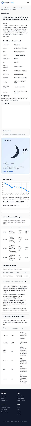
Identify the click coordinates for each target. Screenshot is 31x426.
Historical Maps (21, 400)
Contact (19, 414)
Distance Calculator (6, 407)
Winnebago (6, 27)
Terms (18, 409)
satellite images (21, 134)
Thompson (5, 361)
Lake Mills (5, 343)
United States (17, 7)
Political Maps (20, 398)
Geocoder (4, 409)
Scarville (5, 379)
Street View (4, 411)
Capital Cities (4, 400)
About (18, 407)
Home (2, 7)
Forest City (5, 335)
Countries (3, 396)
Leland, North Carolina (10, 286)
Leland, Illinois (7, 308)
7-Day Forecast (7, 171)
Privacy (19, 411)
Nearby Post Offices (9, 265)
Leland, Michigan (8, 300)
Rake (4, 369)
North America (9, 7)
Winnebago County (6, 9)
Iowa (23, 7)
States (3, 398)
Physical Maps (20, 396)
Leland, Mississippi (8, 294)
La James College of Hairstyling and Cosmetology (12, 248)
